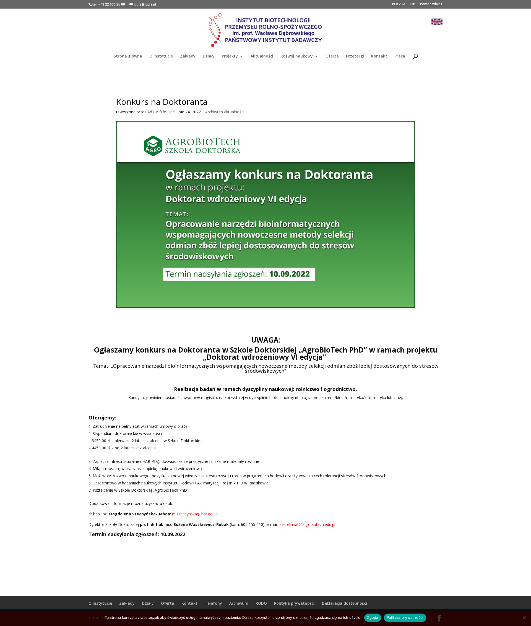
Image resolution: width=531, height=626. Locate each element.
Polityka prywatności (294, 603)
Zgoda (372, 617)
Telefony (213, 603)
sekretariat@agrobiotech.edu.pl (307, 524)
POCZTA (398, 4)
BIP (412, 4)
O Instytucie (161, 56)
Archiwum (238, 603)
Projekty (230, 56)
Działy (209, 56)
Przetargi (355, 56)
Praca (399, 56)
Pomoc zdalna (431, 4)
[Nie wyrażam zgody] (524, 617)
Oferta (332, 56)
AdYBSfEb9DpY (161, 111)
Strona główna (128, 56)
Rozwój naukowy (296, 56)
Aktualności (262, 56)
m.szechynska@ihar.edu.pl (195, 514)
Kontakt (379, 56)
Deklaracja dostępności (344, 603)
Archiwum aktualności (224, 111)
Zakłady (188, 56)
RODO (261, 603)
